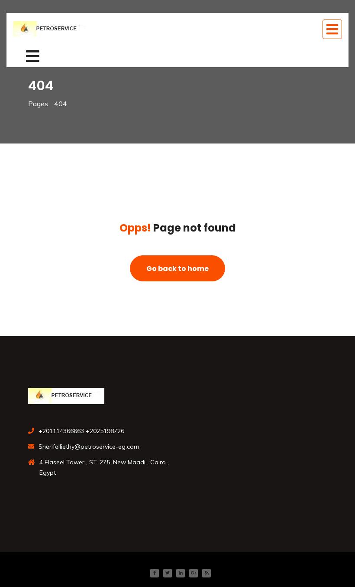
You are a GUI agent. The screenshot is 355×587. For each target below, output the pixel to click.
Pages (38, 103)
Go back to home (177, 269)
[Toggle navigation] (332, 29)
